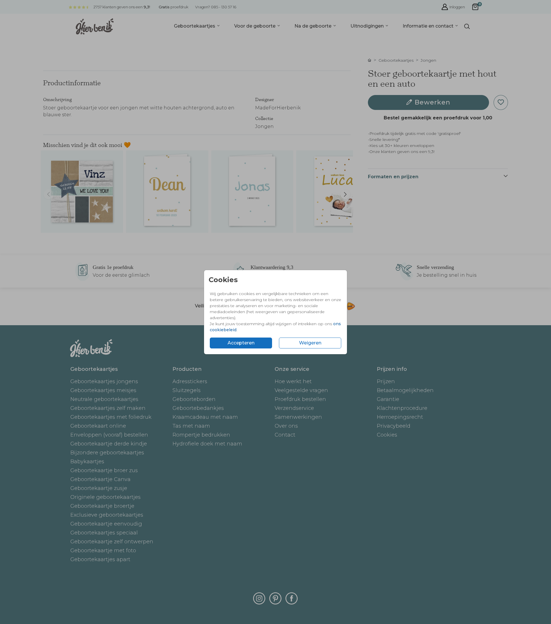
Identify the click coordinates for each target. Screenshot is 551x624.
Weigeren (310, 343)
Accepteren (241, 343)
